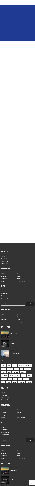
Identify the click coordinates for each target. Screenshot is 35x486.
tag (3, 382)
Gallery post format (15, 353)
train (14, 382)
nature (11, 375)
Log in (2, 291)
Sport (18, 278)
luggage (23, 372)
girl (3, 372)
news (18, 375)
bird (3, 365)
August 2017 (4, 259)
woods (29, 382)
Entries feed (4, 293)
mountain (5, 375)
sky (20, 379)
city (3, 369)
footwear (28, 369)
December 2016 (5, 261)
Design (3, 273)
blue (15, 365)
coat (16, 369)
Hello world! (13, 334)
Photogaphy (4, 278)
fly (21, 369)
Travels (3, 281)
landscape (15, 372)
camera (20, 365)
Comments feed (5, 296)
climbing (10, 369)
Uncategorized (21, 281)
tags (9, 382)
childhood (28, 365)
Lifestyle (3, 276)
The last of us (14, 343)
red (10, 379)
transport (21, 382)
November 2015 (5, 263)
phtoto (4, 379)
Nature (19, 276)
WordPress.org (5, 298)
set (15, 379)
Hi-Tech (19, 273)
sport (26, 379)
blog (9, 365)
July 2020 (3, 256)
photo (29, 375)
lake (9, 372)
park (24, 375)
